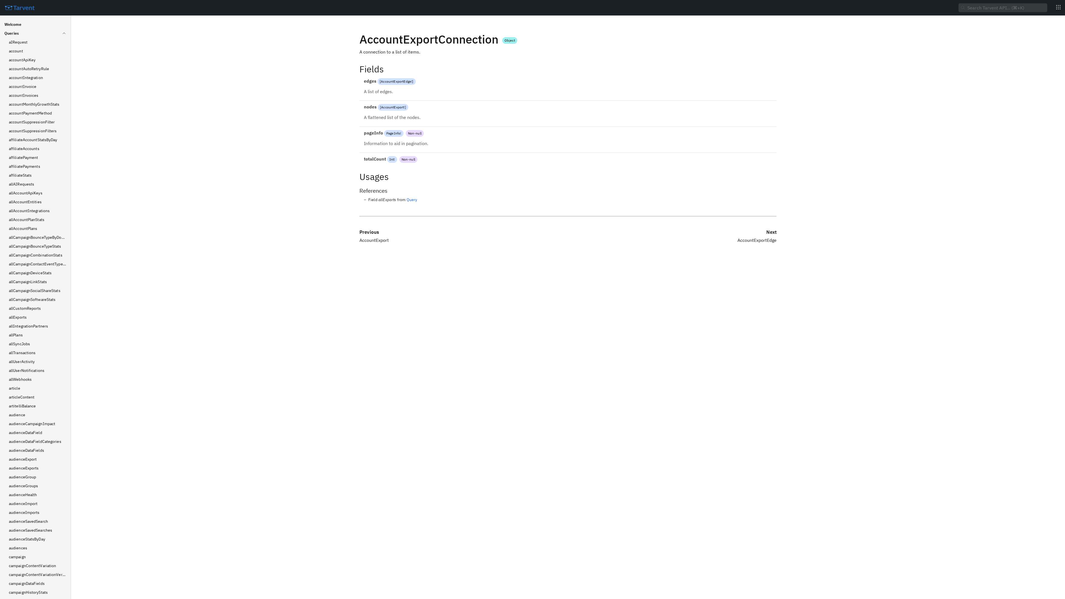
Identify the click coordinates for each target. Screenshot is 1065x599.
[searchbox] (1002, 7)
